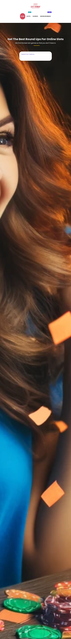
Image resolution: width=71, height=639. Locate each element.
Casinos (35, 16)
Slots (28, 16)
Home (22, 16)
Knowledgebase (45, 16)
